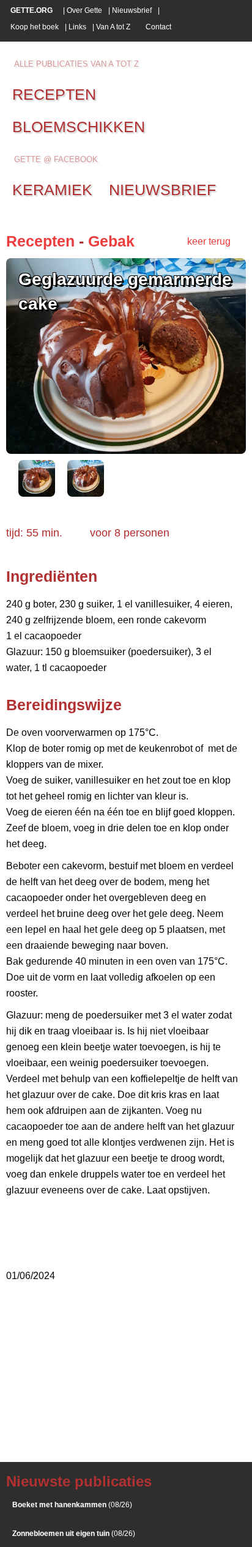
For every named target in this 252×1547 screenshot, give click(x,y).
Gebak (111, 241)
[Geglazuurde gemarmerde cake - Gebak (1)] (36, 493)
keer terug (209, 241)
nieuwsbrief (162, 189)
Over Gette (84, 10)
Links (77, 27)
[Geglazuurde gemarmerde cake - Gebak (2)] (85, 493)
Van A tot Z (113, 27)
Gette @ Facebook (56, 159)
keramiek (52, 189)
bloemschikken (78, 126)
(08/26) (72, 1505)
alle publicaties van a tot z (76, 64)
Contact (158, 27)
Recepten (40, 241)
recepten (54, 94)
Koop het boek (34, 27)
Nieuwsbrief (132, 10)
